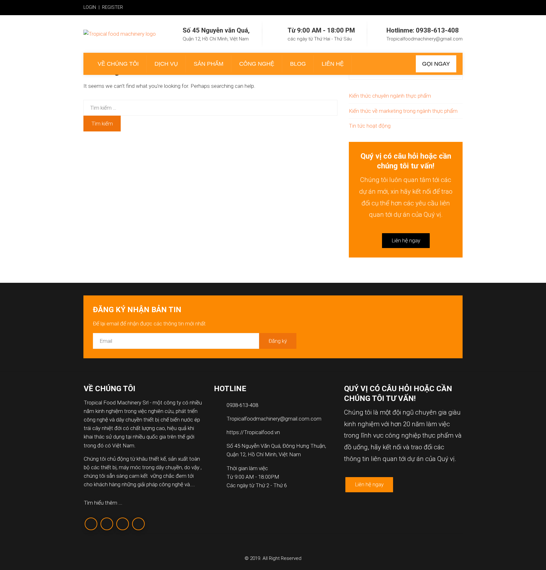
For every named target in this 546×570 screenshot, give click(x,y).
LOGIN (89, 7)
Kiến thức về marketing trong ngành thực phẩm (403, 111)
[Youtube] (138, 524)
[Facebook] (91, 524)
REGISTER (112, 7)
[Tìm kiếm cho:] (210, 104)
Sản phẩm (208, 64)
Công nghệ (256, 64)
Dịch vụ (166, 64)
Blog (298, 64)
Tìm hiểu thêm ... (103, 503)
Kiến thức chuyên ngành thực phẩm (390, 96)
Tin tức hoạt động (370, 126)
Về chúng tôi (118, 64)
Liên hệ (333, 64)
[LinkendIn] (122, 524)
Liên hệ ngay (405, 240)
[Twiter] (106, 524)
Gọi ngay (436, 64)
